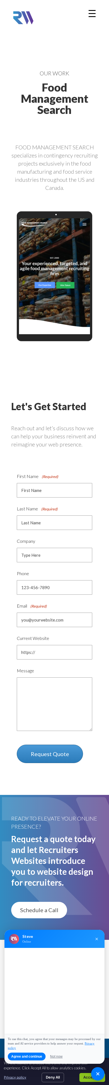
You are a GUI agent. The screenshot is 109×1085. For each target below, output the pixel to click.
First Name (37, 476)
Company (26, 541)
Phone (23, 573)
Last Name (37, 508)
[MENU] (92, 13)
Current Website (33, 638)
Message (25, 670)
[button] (39, 910)
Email (32, 605)
